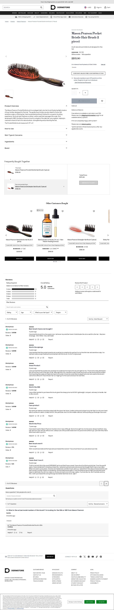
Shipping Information (39, 579)
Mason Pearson (21, 21)
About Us (74, 573)
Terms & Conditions (96, 577)
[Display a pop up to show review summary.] (58, 248)
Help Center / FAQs (39, 573)
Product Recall (95, 581)
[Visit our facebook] (81, 557)
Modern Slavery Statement (99, 579)
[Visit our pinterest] (101, 557)
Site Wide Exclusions (96, 575)
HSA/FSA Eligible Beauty (78, 577)
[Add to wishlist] (102, 100)
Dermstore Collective (78, 579)
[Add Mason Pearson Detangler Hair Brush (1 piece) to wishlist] (94, 211)
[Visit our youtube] (93, 557)
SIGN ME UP (50, 556)
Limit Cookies (89, 602)
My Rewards (56, 577)
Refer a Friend (56, 581)
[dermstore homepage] (60, 7)
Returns (36, 577)
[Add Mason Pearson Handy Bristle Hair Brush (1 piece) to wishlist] (31, 211)
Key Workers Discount (78, 581)
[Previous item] (6, 235)
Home (7, 21)
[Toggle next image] (66, 56)
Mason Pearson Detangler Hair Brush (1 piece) (82, 240)
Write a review (76, 54)
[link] (98, 7)
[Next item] (108, 235)
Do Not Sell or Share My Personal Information (15, 580)
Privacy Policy (94, 573)
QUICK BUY (19, 258)
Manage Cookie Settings (75, 602)
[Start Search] (41, 7)
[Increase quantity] (85, 92)
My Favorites (56, 579)
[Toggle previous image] (6, 56)
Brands (13, 21)
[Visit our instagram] (89, 557)
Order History (56, 583)
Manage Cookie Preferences (14, 577)
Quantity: (75, 88)
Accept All (101, 602)
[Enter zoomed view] (64, 84)
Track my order (38, 581)
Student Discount (77, 583)
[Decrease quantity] (74, 92)
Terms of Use (20, 608)
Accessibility (94, 583)
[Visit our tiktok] (97, 557)
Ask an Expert (75, 575)
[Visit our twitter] (85, 557)
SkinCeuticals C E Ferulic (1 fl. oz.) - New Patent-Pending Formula (50, 240)
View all (103, 64)
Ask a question (86, 54)
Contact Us (37, 575)
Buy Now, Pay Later (77, 585)
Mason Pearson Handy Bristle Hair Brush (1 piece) (19, 240)
